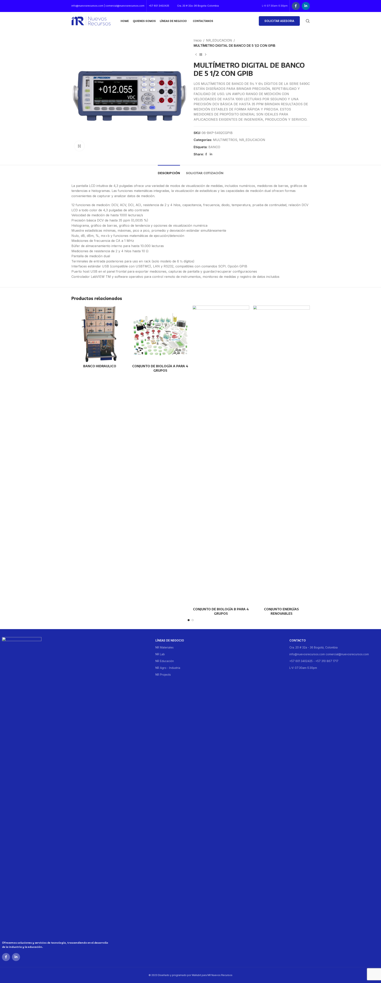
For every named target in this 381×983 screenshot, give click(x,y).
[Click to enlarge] (79, 146)
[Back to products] (200, 54)
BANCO (214, 147)
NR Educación (164, 661)
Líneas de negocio (169, 640)
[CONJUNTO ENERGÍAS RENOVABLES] (281, 455)
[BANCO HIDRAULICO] (99, 334)
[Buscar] (308, 21)
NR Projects (163, 674)
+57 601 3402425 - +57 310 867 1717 (313, 661)
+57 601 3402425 (159, 5)
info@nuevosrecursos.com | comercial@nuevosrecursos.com (107, 5)
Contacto (297, 640)
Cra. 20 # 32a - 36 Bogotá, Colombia (313, 647)
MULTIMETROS (225, 140)
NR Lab (160, 654)
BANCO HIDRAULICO (99, 366)
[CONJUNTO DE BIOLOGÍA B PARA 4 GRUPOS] (221, 455)
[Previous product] (196, 54)
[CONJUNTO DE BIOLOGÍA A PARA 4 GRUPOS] (160, 334)
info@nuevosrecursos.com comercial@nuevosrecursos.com (329, 654)
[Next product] (205, 54)
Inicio (198, 40)
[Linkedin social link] (306, 6)
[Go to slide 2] (193, 620)
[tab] (169, 171)
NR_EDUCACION (219, 40)
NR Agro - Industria (167, 667)
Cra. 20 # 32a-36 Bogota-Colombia (198, 5)
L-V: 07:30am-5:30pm (303, 667)
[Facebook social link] (296, 6)
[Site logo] (91, 21)
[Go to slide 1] (189, 620)
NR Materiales (164, 647)
